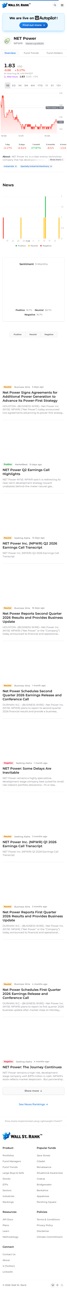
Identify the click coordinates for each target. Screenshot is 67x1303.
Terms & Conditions (48, 1219)
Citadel (41, 1161)
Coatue (41, 1178)
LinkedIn (8, 1271)
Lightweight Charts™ (51, 1121)
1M (20, 85)
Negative (49, 334)
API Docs (8, 1219)
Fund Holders (55, 53)
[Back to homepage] (16, 5)
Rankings (8, 1202)
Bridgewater (44, 1184)
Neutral (33, 334)
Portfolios (8, 1155)
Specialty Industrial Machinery (35, 166)
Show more (55, 160)
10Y (59, 85)
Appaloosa (43, 1196)
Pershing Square (46, 1202)
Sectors (7, 1190)
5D (14, 85)
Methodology (10, 1236)
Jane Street (43, 1155)
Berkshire (42, 1190)
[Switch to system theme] (53, 1285)
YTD (40, 85)
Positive (17, 334)
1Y (47, 85)
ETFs (5, 1184)
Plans (6, 1225)
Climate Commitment (50, 1236)
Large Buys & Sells (13, 1172)
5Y (52, 85)
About (6, 1260)
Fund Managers (12, 1161)
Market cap (35, 43)
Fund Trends (31, 53)
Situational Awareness (50, 1172)
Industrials (9, 166)
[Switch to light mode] (57, 1285)
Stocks (6, 1178)
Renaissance (44, 1167)
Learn (6, 1231)
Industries (8, 1196)
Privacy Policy (45, 1225)
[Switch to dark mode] (62, 1285)
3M (26, 85)
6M (33, 85)
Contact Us (9, 1254)
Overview (10, 53)
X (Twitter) (9, 1266)
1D (7, 85)
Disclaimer (43, 1231)
